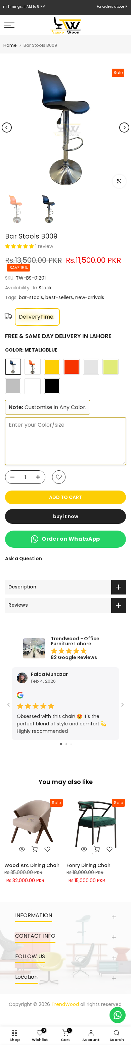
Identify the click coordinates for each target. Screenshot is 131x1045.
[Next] (124, 127)
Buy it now (65, 516)
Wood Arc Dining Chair (31, 865)
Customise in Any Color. (47, 407)
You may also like (66, 782)
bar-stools (31, 297)
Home (10, 45)
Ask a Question (23, 558)
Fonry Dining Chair (89, 865)
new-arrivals (89, 297)
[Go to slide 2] (66, 744)
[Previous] (7, 127)
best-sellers (59, 297)
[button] (20, 246)
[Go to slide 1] (61, 744)
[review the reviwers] (20, 696)
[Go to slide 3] (71, 744)
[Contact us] (118, 1015)
